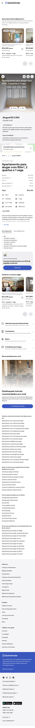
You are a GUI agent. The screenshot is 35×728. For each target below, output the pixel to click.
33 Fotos (15, 108)
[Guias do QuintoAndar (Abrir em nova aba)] (10, 678)
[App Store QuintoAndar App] (17, 703)
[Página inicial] (12, 3)
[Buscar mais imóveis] (3, 76)
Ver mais (6, 224)
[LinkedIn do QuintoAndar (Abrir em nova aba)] (13, 678)
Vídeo (23, 108)
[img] (13, 35)
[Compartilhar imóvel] (24, 76)
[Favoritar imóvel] (28, 76)
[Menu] (2, 3)
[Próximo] (30, 63)
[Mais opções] (32, 76)
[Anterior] (25, 63)
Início (3, 155)
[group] (13, 43)
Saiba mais (17, 267)
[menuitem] (5, 156)
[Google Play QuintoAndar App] (8, 703)
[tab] (7, 231)
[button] (17, 324)
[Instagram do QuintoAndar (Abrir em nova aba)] (7, 678)
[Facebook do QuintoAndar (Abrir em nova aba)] (4, 678)
